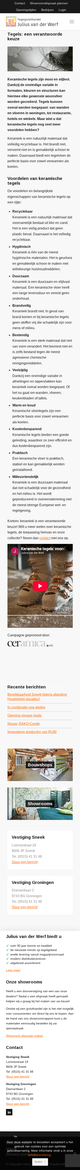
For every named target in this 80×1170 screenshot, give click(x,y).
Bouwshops (40, 764)
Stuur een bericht (25, 862)
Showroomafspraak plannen (49, 3)
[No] (75, 1153)
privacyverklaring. (40, 1155)
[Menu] (72, 21)
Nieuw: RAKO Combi (23, 724)
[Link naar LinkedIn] (9, 1112)
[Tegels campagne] (40, 59)
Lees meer (13, 970)
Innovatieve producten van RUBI (32, 732)
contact (44, 538)
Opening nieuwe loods (24, 715)
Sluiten (38, 1161)
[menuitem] (19, 3)
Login (62, 10)
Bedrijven (47, 10)
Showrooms (40, 803)
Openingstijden (26, 10)
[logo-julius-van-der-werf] (33, 21)
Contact (20, 3)
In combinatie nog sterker (26, 707)
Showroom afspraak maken (24, 1035)
